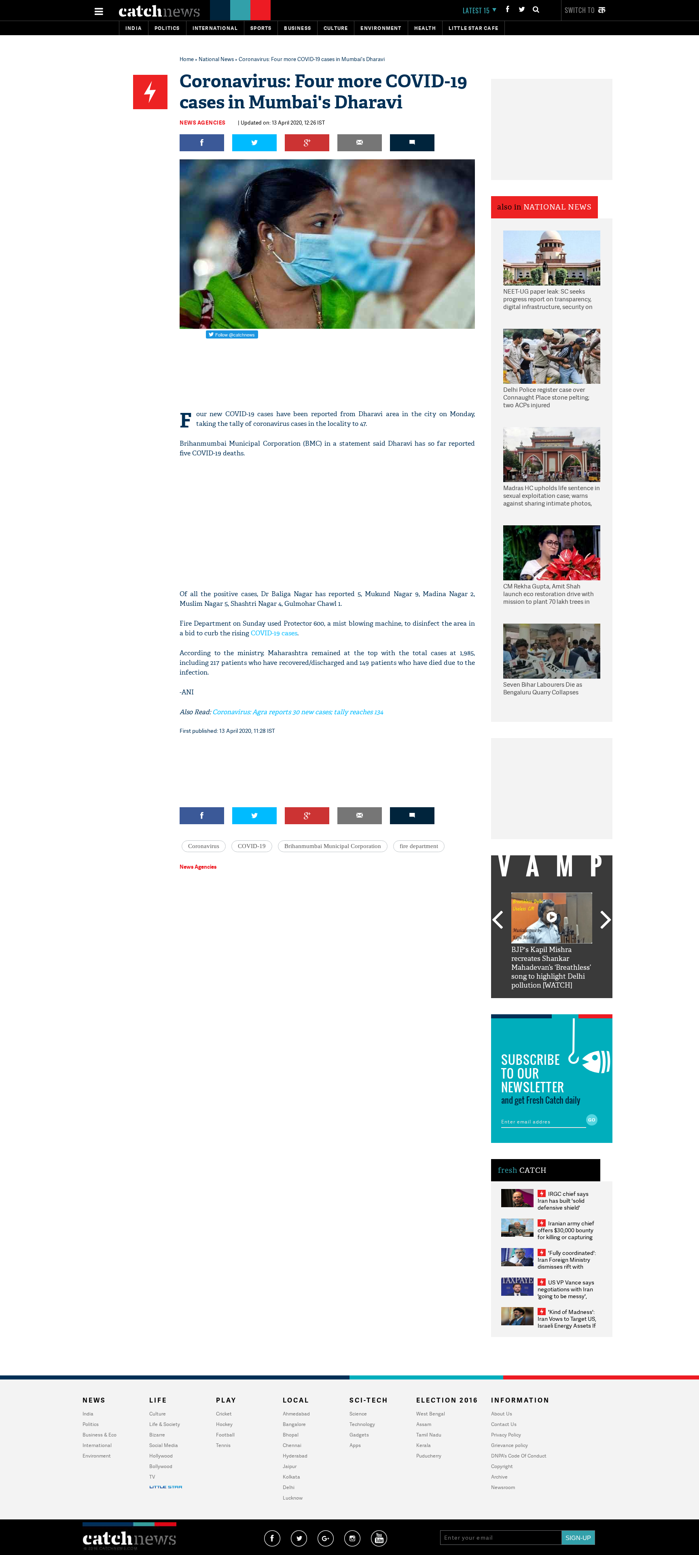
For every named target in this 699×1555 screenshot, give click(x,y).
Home (187, 59)
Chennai (292, 1445)
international (215, 28)
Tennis (223, 1445)
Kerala (423, 1445)
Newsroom (503, 1487)
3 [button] (552, 1004)
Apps (355, 1445)
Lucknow (293, 1497)
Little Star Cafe (473, 28)
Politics (167, 28)
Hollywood (161, 1455)
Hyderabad (295, 1455)
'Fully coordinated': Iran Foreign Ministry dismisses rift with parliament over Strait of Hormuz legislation (567, 1266)
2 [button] (540, 1004)
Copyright (502, 1466)
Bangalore (294, 1424)
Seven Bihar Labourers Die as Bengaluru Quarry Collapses (542, 688)
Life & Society (164, 1424)
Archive (499, 1476)
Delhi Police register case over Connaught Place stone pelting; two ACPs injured (546, 397)
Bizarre (157, 1434)
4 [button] (564, 1004)
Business (297, 28)
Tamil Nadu (428, 1434)
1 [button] (527, 1004)
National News (216, 59)
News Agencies (203, 122)
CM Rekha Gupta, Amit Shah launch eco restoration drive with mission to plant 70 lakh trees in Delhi (548, 594)
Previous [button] (497, 920)
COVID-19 (252, 846)
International (97, 1445)
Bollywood (160, 1466)
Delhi (288, 1487)
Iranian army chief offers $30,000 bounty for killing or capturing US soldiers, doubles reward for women (566, 1237)
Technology (362, 1424)
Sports (260, 28)
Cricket (224, 1413)
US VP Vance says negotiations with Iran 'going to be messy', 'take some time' (566, 1292)
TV (152, 1476)
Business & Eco (99, 1434)
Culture (336, 28)
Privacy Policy (506, 1434)
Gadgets (359, 1434)
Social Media (163, 1445)
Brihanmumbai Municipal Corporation (332, 846)
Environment (380, 28)
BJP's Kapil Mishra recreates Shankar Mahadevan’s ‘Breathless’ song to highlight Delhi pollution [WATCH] (551, 968)
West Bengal (430, 1413)
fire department (419, 846)
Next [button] (606, 920)
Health (425, 28)
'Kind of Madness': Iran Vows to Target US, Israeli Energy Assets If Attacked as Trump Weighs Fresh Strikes (567, 1325)
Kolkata (291, 1476)
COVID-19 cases (273, 633)
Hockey (224, 1424)
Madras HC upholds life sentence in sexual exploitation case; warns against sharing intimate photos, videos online (551, 496)
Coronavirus (203, 846)
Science (358, 1413)
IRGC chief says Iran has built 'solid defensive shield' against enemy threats (566, 1204)
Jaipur (290, 1466)
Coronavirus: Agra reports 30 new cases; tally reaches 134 (297, 712)
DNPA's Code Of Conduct (518, 1455)
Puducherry (428, 1455)
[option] (551, 941)
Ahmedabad (296, 1413)
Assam (423, 1424)
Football (225, 1434)
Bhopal (291, 1434)
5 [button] (576, 1004)
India (133, 28)
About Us (501, 1413)
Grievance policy (509, 1445)
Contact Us (504, 1424)
